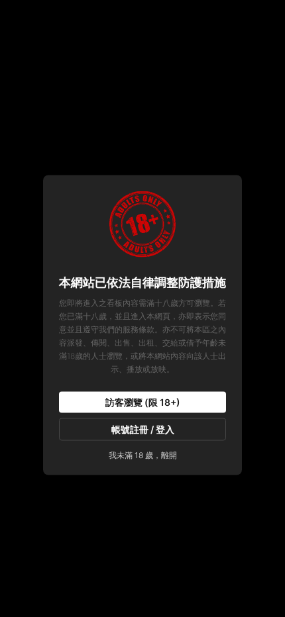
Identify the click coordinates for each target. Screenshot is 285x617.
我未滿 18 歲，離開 (143, 455)
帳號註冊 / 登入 (142, 429)
